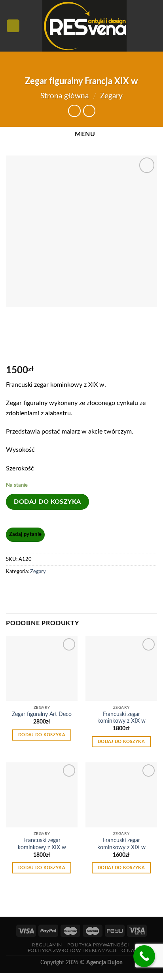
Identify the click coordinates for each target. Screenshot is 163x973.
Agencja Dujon (104, 962)
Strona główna (64, 96)
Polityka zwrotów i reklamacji (72, 950)
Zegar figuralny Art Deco (42, 714)
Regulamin (47, 944)
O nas (129, 950)
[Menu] (13, 26)
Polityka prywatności (98, 944)
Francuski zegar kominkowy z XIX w (121, 718)
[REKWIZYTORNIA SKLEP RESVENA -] (84, 26)
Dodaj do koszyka (47, 502)
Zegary (111, 96)
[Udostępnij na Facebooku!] (13, 589)
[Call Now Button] (144, 956)
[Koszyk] (153, 26)
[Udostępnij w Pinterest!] (27, 589)
